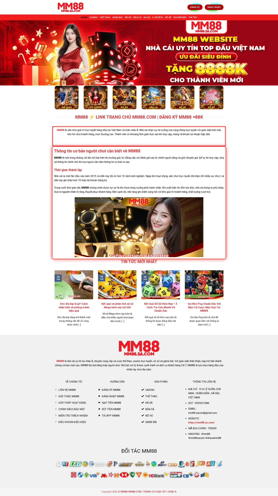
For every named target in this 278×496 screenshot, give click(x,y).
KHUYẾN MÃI (179, 17)
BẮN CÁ (137, 17)
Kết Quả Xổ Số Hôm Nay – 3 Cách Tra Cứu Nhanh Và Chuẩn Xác (160, 307)
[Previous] (53, 302)
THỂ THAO (105, 17)
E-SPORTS (157, 17)
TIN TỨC (193, 17)
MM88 (84, 17)
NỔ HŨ (128, 17)
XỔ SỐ (168, 17)
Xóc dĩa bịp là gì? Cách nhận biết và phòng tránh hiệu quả (74, 307)
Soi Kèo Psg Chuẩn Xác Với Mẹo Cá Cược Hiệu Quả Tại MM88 (204, 307)
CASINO (93, 17)
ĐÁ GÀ (147, 17)
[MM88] (71, 7)
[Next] (224, 302)
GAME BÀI (117, 17)
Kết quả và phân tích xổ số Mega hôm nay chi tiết (117, 305)
